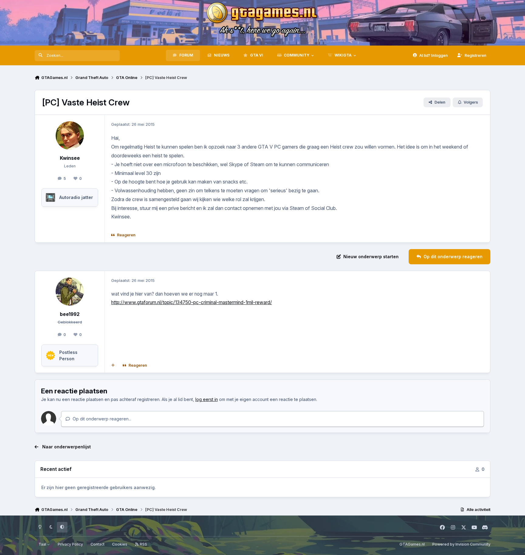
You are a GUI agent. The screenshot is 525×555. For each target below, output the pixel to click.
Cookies (119, 544)
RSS (143, 544)
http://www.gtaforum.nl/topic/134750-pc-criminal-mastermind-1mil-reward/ (191, 302)
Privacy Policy (70, 544)
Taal (43, 544)
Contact (98, 544)
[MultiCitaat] (113, 365)
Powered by (461, 544)
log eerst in (206, 399)
